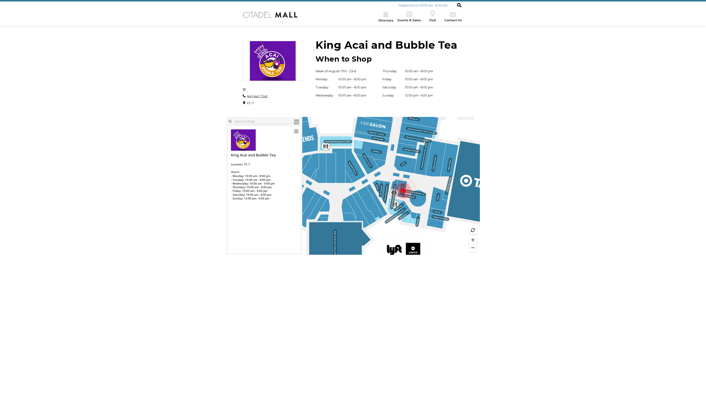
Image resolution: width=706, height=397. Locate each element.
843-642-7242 (257, 96)
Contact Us (453, 20)
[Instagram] (244, 90)
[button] (459, 5)
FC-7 (250, 103)
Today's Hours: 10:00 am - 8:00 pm (423, 5)
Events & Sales (409, 20)
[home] (270, 17)
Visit (432, 20)
